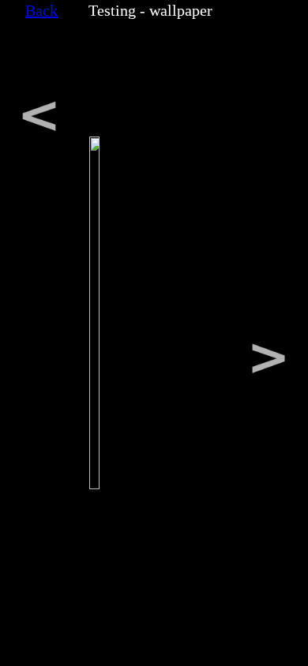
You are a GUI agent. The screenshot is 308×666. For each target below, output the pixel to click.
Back (41, 10)
